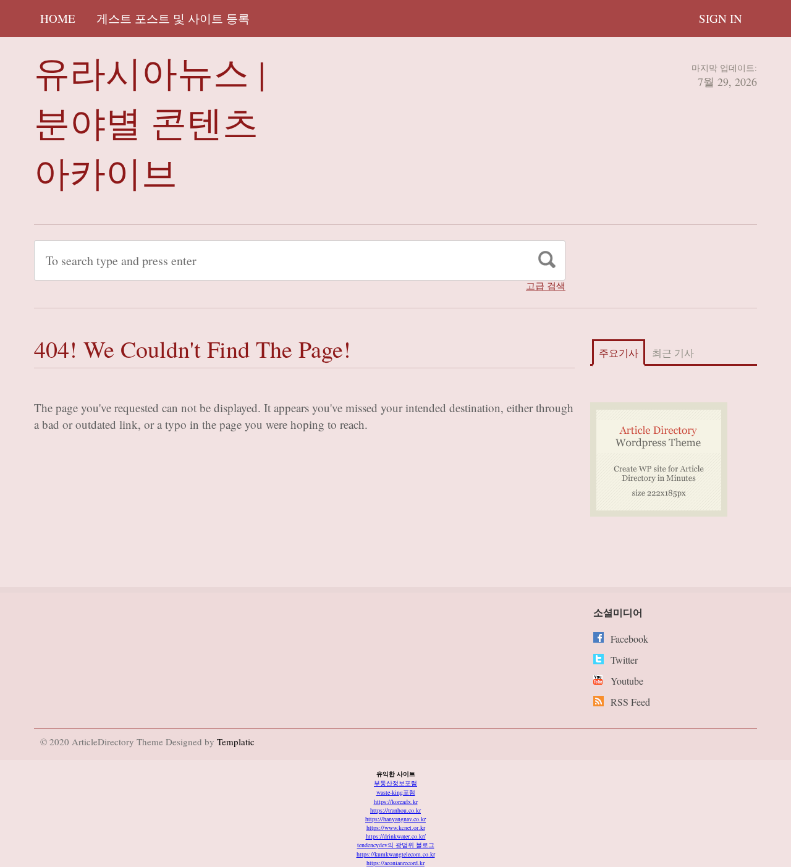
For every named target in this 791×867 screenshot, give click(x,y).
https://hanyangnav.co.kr (395, 818)
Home (57, 18)
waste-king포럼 (395, 792)
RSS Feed (630, 701)
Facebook (629, 638)
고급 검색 (545, 286)
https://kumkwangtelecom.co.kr (396, 854)
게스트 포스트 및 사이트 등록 (173, 18)
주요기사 (618, 352)
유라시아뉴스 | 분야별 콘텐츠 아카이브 (150, 122)
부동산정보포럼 (395, 783)
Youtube (627, 680)
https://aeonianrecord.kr (395, 862)
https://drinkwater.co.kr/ (396, 836)
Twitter (624, 659)
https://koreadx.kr (396, 801)
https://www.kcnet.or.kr (395, 827)
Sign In (720, 18)
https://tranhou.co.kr (395, 810)
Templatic (236, 741)
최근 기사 (673, 352)
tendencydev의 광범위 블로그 (395, 844)
